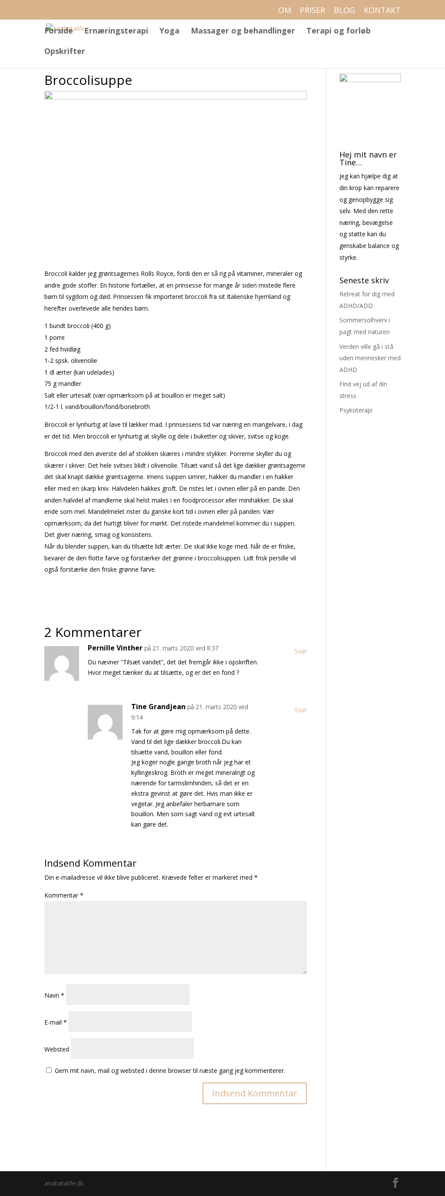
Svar (301, 651)
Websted (56, 1049)
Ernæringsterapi (116, 31)
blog (344, 10)
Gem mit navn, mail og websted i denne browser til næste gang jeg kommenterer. (170, 1070)
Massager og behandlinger (243, 31)
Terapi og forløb (338, 31)
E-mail (55, 1022)
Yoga (169, 31)
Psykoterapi (355, 410)
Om (284, 10)
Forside (58, 31)
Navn (54, 995)
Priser (312, 10)
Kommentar (63, 895)
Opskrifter (64, 52)
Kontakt (382, 10)
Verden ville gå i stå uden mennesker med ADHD (370, 358)
